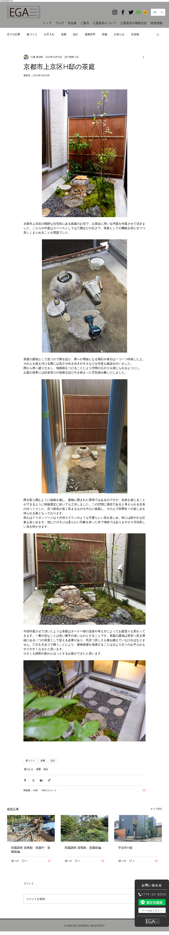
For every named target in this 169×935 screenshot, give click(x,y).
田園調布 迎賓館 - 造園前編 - (84, 848)
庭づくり (32, 34)
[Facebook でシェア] (25, 780)
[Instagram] (115, 12)
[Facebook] (123, 12)
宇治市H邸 (125, 848)
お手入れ (49, 34)
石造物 (135, 34)
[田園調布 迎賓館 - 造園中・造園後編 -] (31, 828)
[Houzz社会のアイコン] (138, 12)
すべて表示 (156, 808)
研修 (104, 34)
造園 (63, 34)
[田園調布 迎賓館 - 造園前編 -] (84, 828)
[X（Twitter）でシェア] (33, 780)
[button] (157, 34)
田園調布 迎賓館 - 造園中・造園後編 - (30, 850)
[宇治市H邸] (138, 828)
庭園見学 (90, 34)
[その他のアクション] (144, 57)
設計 (75, 34)
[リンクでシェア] (49, 780)
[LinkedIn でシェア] (41, 780)
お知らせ (119, 34)
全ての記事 (13, 34)
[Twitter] (131, 12)
